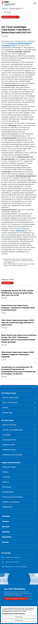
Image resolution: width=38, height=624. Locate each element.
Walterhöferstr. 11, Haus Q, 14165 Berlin (16, 566)
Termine (5, 521)
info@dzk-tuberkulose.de (12, 557)
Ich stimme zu (19, 620)
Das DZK (5, 527)
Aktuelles (6, 516)
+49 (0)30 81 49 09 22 (11, 562)
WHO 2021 (20, 231)
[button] (34, 3)
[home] (8, 3)
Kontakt (5, 542)
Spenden (6, 532)
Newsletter (6, 537)
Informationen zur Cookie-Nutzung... (13, 613)
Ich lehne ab (19, 617)
